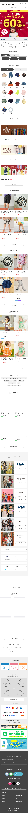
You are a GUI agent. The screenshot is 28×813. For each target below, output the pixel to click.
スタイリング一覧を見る (14, 617)
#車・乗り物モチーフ (12, 361)
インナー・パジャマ (16, 627)
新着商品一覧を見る (14, 425)
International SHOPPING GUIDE (8, 738)
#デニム (24, 356)
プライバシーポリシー (18, 774)
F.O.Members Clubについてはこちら (14, 655)
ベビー (22, 627)
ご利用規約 (3, 774)
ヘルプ (16, 771)
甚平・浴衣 (10, 629)
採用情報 (3, 780)
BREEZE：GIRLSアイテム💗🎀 (6, 158)
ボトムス (7, 625)
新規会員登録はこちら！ (14, 678)
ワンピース (20, 625)
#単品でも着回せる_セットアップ (15, 356)
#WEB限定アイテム (7, 359)
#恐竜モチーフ (21, 359)
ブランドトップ (20, 447)
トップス (2, 625)
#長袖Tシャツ (4, 356)
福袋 (24, 629)
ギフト (21, 629)
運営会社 (3, 777)
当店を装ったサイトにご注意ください (9, 741)
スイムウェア (15, 629)
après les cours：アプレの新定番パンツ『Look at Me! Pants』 (12, 145)
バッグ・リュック (8, 627)
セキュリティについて (18, 777)
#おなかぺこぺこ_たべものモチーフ (14, 364)
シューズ (25, 625)
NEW (4, 46)
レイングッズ (3, 629)
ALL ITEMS (17, 46)
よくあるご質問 (17, 701)
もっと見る (14, 162)
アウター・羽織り (13, 625)
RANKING (11, 46)
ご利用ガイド (10, 701)
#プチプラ (15, 359)
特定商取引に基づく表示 (19, 780)
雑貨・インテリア (19, 631)
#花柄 (19, 361)
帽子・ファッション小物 (10, 631)
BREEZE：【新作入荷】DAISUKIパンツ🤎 (8, 132)
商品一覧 (20, 449)
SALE (24, 46)
